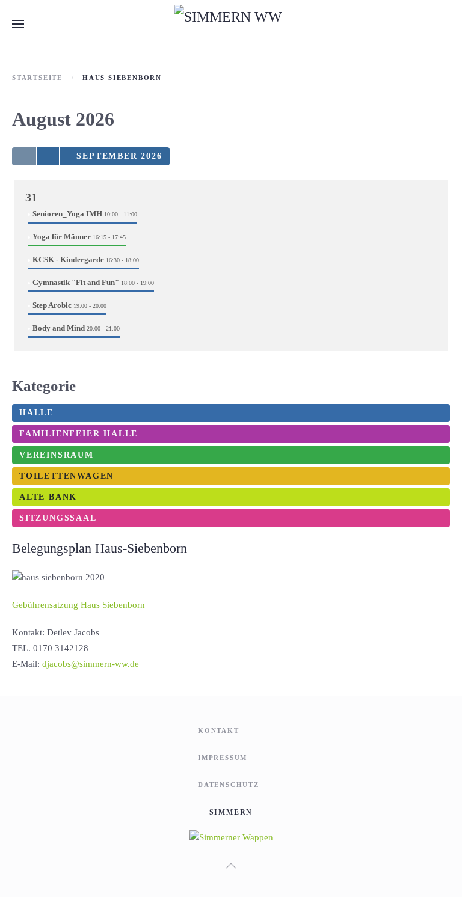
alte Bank (48, 496)
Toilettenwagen (66, 475)
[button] (18, 24)
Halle (36, 412)
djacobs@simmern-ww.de (90, 664)
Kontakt (218, 730)
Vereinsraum (56, 454)
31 (31, 197)
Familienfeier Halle (78, 433)
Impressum (222, 757)
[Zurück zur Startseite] (231, 24)
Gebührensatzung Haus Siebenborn (78, 605)
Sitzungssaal (58, 517)
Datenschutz (228, 784)
